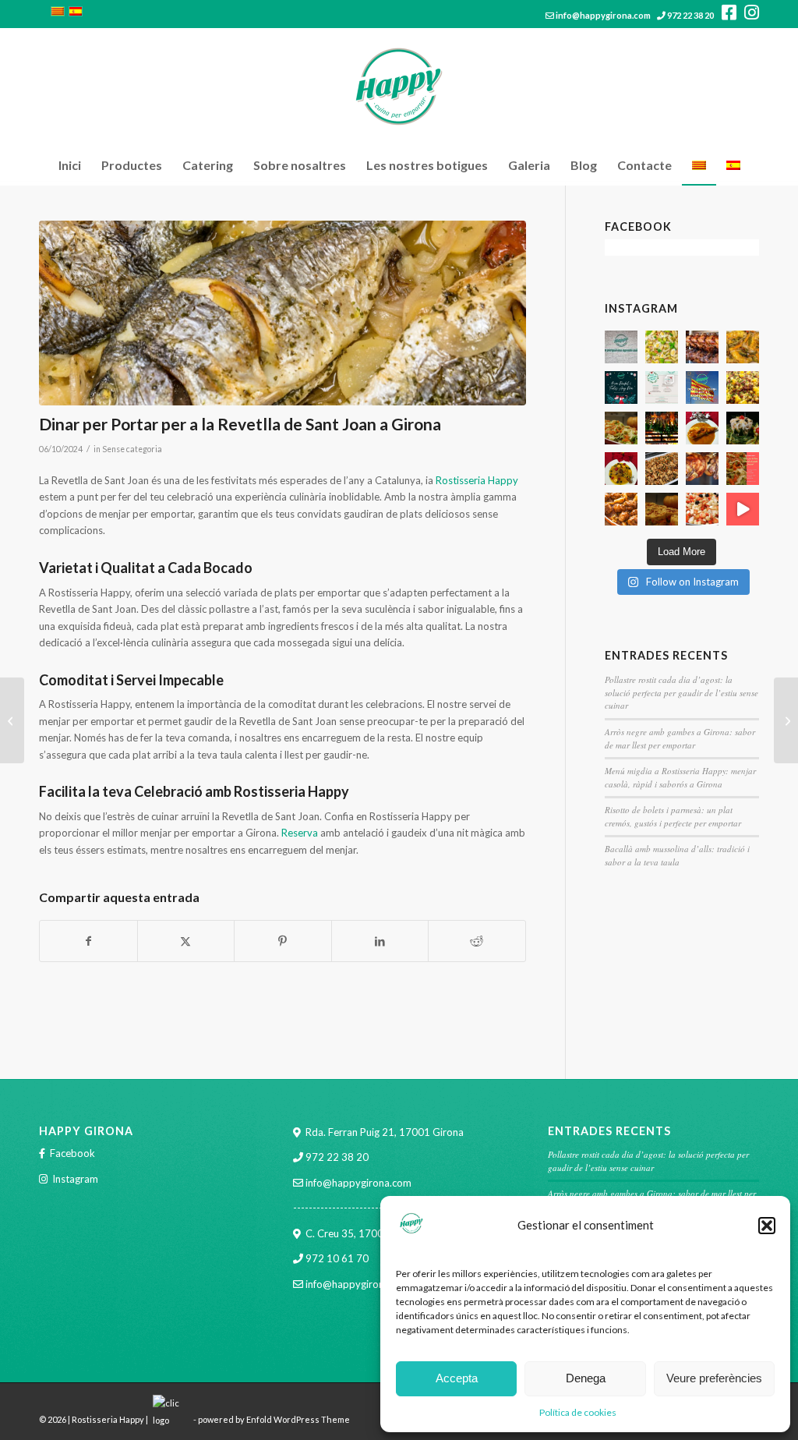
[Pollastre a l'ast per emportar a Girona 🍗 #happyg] (702, 347)
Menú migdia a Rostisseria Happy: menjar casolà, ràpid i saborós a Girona (680, 777)
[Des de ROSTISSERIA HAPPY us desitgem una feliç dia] (702, 387)
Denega (586, 1378)
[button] (767, 1225)
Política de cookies (577, 1412)
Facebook (72, 1153)
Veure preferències (714, 1378)
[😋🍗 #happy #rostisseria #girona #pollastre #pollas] (702, 468)
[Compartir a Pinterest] (283, 941)
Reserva (299, 832)
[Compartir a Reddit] (477, 941)
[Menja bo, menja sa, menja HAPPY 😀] (742, 509)
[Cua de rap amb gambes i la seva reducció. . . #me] (702, 428)
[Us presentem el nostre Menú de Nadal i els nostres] (661, 387)
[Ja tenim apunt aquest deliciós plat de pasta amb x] (661, 468)
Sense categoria (132, 449)
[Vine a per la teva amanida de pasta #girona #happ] (742, 468)
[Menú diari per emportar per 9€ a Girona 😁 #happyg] (742, 347)
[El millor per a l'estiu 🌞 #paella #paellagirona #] (661, 347)
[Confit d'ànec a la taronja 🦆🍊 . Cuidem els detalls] (621, 468)
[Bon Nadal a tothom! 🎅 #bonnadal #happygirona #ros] (621, 387)
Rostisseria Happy (477, 480)
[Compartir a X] (186, 941)
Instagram (75, 1179)
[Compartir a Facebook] (88, 941)
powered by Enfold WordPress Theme (274, 1420)
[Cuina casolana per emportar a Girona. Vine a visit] (621, 428)
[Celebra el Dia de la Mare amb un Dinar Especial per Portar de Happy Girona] (12, 720)
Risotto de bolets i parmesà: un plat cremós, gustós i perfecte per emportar (673, 816)
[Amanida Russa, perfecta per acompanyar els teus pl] (742, 428)
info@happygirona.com (603, 15)
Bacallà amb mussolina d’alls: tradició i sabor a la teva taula (677, 855)
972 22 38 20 (690, 15)
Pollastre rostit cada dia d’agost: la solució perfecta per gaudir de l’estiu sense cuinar (681, 692)
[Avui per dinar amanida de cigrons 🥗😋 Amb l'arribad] (742, 387)
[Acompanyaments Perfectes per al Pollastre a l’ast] (786, 720)
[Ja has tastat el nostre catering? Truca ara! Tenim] (661, 509)
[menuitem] (69, 165)
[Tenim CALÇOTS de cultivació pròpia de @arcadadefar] (661, 428)
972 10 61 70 (337, 1258)
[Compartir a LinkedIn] (380, 941)
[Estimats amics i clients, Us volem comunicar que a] (621, 347)
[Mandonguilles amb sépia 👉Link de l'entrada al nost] (621, 509)
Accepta (457, 1378)
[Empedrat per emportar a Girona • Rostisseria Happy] (702, 509)
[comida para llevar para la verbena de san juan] (282, 313)
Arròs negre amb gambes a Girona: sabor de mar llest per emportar (680, 738)
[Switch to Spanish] (733, 165)
